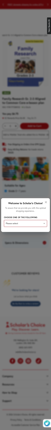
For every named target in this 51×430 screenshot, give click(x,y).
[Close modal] (46, 202)
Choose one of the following (20, 217)
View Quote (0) (49, 25)
